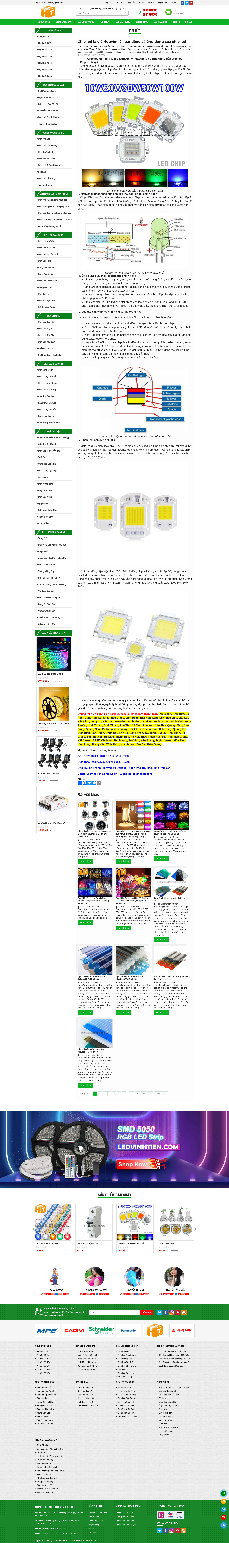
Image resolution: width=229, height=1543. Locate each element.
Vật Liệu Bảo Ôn (46, 590)
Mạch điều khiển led (48, 97)
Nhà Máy (92, 1528)
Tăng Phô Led (44, 538)
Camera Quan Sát (46, 610)
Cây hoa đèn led (46, 396)
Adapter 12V (44, 36)
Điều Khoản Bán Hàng (98, 1512)
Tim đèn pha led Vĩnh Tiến (49, 1243)
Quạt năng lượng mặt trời (50, 226)
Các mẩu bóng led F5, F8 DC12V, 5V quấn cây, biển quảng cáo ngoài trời (132, 901)
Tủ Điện (41, 457)
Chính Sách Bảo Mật (124, 1512)
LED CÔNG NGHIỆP (86, 22)
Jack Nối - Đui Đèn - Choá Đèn (52, 557)
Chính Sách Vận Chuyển (126, 1524)
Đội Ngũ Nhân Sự (96, 1520)
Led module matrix (47, 90)
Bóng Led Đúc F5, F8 (48, 104)
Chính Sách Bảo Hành (125, 1520)
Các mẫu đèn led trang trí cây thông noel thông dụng (170, 832)
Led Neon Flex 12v (47, 348)
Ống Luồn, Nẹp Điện (47, 470)
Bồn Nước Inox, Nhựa (48, 510)
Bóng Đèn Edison (46, 416)
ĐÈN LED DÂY (82, 1382)
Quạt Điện (43, 503)
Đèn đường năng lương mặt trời (53, 206)
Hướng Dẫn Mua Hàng (125, 1516)
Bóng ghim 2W (84, 1243)
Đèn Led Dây (142, 22)
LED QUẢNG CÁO (64, 22)
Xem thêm (85, 861)
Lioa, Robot (43, 523)
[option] (53, 660)
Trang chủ (107, 2)
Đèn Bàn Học (44, 293)
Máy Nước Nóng (45, 483)
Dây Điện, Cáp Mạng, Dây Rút (52, 544)
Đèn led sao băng (47, 389)
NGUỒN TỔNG (44, 22)
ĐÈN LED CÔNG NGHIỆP (127, 1346)
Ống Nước (43, 477)
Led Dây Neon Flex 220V (49, 354)
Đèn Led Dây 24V (46, 335)
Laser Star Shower (47, 402)
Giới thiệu (119, 2)
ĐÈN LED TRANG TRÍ (125, 1382)
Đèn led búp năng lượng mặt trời (54, 213)
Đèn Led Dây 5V (45, 328)
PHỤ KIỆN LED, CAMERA (46, 1439)
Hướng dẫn (130, 2)
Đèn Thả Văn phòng (47, 383)
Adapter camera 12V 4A (50, 773)
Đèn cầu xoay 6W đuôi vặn (131, 1243)
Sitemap (92, 1532)
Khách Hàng (94, 1516)
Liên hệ (172, 2)
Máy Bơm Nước (45, 490)
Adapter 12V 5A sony (49, 674)
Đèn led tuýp (44, 260)
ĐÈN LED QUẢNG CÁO (86, 1346)
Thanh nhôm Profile (47, 123)
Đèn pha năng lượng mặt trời (52, 199)
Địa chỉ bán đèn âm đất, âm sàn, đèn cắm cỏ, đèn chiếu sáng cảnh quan (94, 834)
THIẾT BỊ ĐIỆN (163, 1382)
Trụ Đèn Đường (45, 185)
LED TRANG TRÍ (161, 22)
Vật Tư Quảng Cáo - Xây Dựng (52, 584)
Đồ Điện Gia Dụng (46, 307)
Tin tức (141, 2)
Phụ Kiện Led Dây (46, 564)
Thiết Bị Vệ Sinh (45, 516)
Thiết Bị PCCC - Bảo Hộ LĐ (50, 617)
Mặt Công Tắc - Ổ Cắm (49, 450)
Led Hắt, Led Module (48, 110)
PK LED (188, 22)
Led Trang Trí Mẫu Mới (49, 422)
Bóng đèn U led (45, 274)
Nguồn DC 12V (45, 49)
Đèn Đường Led (45, 152)
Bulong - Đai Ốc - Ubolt (49, 577)
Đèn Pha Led (44, 138)
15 (137, 1094)
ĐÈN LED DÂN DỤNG (44, 1382)
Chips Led (43, 551)
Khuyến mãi (162, 2)
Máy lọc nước (45, 496)
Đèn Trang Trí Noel (47, 376)
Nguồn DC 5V (44, 43)
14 (131, 1094)
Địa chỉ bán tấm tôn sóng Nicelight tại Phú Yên (129, 977)
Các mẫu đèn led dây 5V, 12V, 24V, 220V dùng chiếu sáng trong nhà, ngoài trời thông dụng (133, 834)
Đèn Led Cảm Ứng (46, 178)
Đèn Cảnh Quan (45, 369)
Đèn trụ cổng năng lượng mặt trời (55, 219)
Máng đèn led (45, 287)
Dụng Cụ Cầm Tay (46, 604)
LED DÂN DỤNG (123, 22)
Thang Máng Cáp (46, 571)
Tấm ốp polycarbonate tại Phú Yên (169, 899)
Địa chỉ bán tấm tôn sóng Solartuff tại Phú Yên (91, 977)
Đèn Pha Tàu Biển (46, 158)
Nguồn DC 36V (45, 69)
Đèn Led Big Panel (46, 247)
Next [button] (195, 1229)
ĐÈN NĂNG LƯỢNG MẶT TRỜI (170, 1346)
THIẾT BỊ (177, 22)
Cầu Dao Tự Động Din (48, 444)
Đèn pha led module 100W (52, 823)
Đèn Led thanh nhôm (48, 117)
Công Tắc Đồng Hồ (47, 463)
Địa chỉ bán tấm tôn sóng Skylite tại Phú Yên (171, 977)
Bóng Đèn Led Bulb (47, 267)
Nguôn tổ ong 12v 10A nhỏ (51, 723)
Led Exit (42, 171)
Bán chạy (150, 2)
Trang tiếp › (147, 1094)
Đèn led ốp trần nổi (48, 254)
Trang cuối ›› (160, 1094)
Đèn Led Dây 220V (47, 341)
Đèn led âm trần (46, 241)
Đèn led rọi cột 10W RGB (171, 1243)
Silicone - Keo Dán (46, 624)
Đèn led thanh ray (47, 280)
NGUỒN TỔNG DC (43, 1346)
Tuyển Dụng (94, 1524)
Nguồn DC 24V (45, 62)
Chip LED (86, 197)
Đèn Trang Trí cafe (47, 409)
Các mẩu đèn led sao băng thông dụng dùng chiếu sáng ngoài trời (93, 901)
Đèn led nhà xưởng (47, 145)
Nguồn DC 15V (45, 56)
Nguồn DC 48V (45, 76)
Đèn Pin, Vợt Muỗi (46, 300)
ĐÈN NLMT (106, 22)
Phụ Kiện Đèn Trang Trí (49, 597)
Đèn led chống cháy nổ (49, 165)
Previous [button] (33, 1229)
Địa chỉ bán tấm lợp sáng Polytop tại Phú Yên (91, 1050)
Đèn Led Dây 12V (46, 321)
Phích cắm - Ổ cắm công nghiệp (53, 437)
